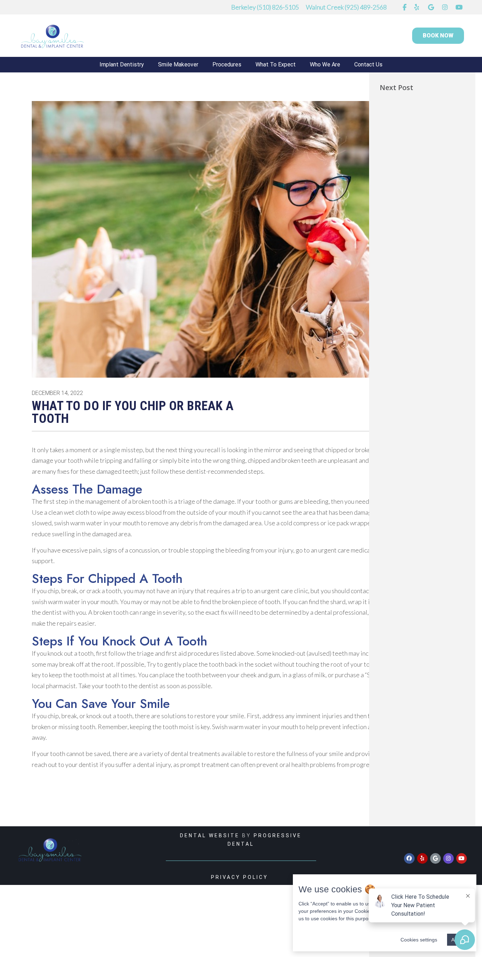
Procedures (226, 64)
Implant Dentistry (122, 64)
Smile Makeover (178, 64)
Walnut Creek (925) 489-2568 (346, 7)
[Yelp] (422, 858)
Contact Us (368, 64)
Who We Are (325, 64)
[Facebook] (409, 858)
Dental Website (210, 835)
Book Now (438, 35)
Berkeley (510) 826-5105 (265, 7)
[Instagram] (448, 858)
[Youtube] (461, 858)
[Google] (435, 858)
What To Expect (275, 64)
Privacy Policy (241, 877)
